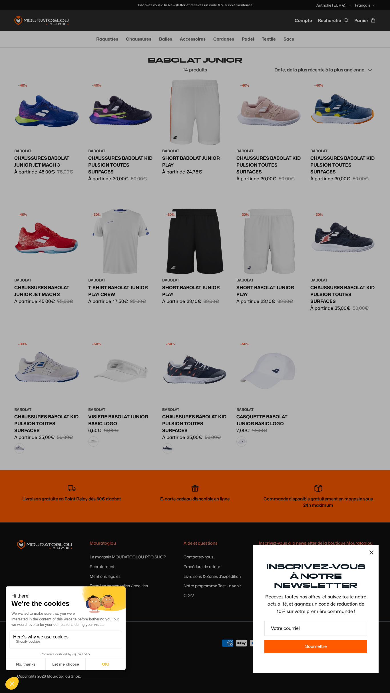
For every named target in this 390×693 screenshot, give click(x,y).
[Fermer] (371, 552)
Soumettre (316, 646)
